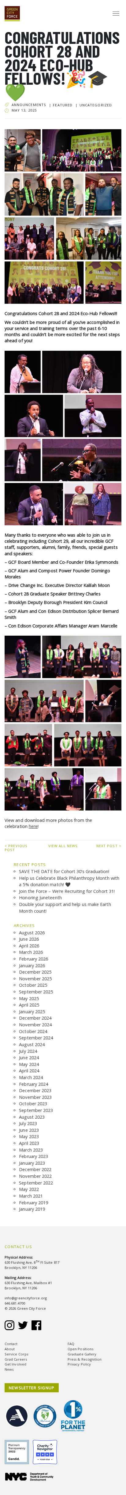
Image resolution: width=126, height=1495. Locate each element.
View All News (63, 845)
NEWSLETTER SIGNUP (32, 1387)
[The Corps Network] (47, 1412)
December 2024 (35, 1018)
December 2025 (35, 972)
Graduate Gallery (82, 1354)
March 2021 (31, 1196)
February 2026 (33, 959)
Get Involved (15, 1364)
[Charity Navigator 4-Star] (46, 1447)
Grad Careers (16, 1359)
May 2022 (29, 1189)
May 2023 (29, 1136)
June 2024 (29, 1057)
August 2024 (32, 1044)
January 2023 (32, 1163)
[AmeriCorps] (19, 1412)
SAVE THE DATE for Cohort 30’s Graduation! (64, 871)
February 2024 (33, 1084)
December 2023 (35, 1090)
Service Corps (16, 1354)
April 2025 (29, 1005)
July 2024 (28, 1051)
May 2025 (29, 998)
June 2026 (29, 939)
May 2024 (29, 1064)
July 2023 (28, 1123)
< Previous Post (16, 847)
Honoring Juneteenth (40, 897)
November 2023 (35, 1097)
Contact (11, 1343)
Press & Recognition (85, 1359)
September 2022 (36, 1183)
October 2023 (33, 1103)
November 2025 (35, 979)
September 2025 (36, 992)
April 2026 (29, 946)
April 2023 (29, 1143)
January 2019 (32, 1209)
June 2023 (29, 1130)
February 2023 (33, 1156)
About (10, 1349)
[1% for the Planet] (74, 1412)
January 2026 (32, 965)
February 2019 (33, 1203)
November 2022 (35, 1176)
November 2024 (35, 1025)
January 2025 (32, 1011)
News (9, 1369)
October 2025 (33, 985)
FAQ (71, 1343)
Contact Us (18, 1246)
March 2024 (31, 1077)
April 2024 (29, 1071)
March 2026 (31, 952)
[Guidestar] (19, 1447)
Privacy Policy (79, 1364)
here (33, 826)
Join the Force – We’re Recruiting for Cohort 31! (67, 891)
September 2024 (36, 1038)
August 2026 (32, 933)
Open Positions (80, 1349)
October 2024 (33, 1031)
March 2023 (31, 1150)
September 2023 (36, 1110)
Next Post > (108, 845)
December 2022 (35, 1169)
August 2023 (32, 1117)
